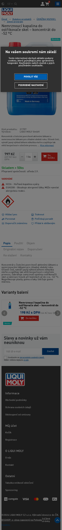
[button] (31, 77)
